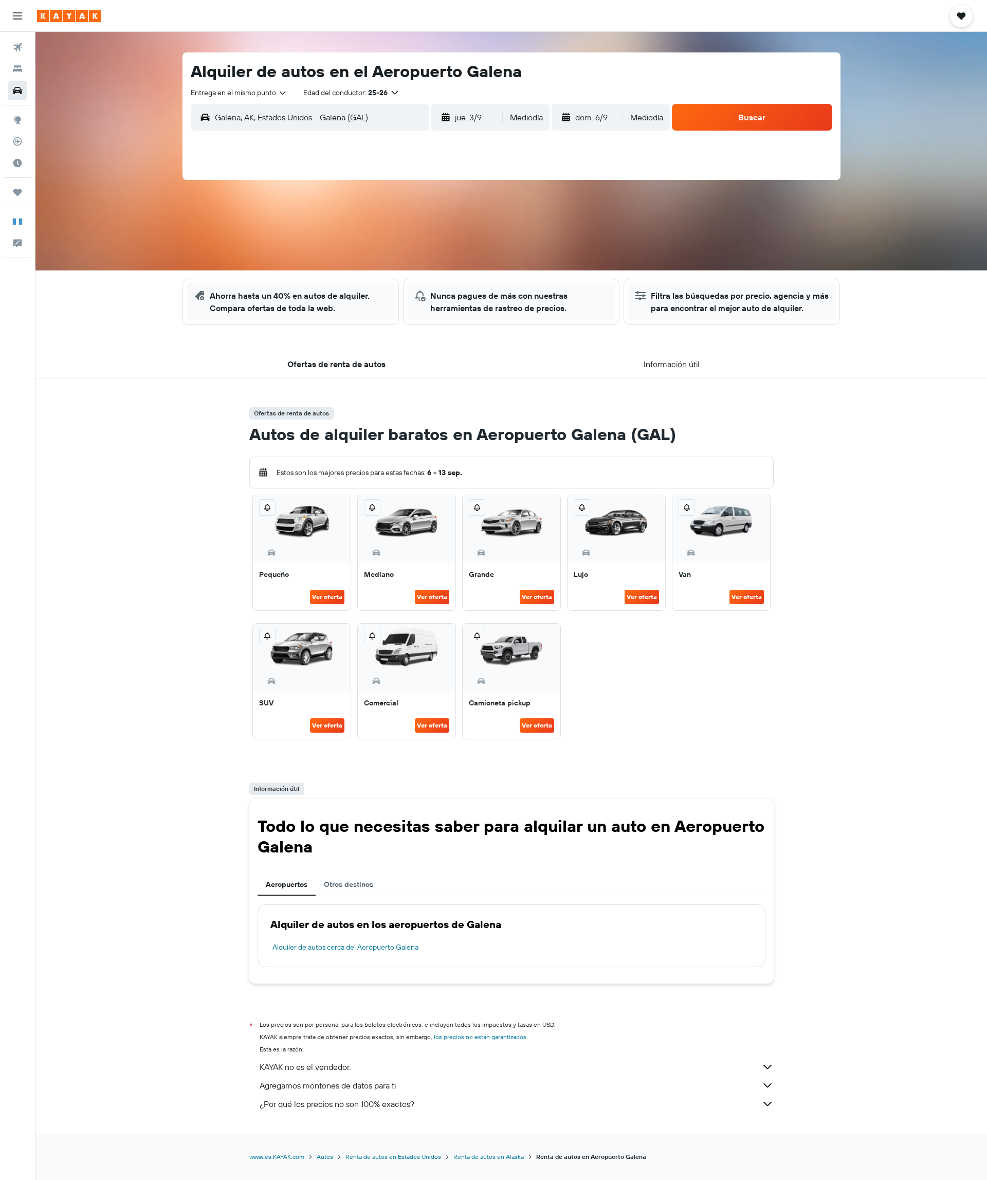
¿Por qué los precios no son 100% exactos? (337, 1104)
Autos (325, 1156)
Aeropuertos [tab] (286, 884)
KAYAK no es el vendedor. (305, 1067)
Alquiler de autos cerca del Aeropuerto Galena (345, 947)
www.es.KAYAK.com (276, 1156)
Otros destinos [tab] (348, 884)
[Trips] (17, 192)
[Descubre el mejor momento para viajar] (17, 163)
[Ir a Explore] (17, 120)
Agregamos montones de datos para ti (328, 1085)
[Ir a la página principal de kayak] (69, 16)
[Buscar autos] (17, 90)
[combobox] (239, 92)
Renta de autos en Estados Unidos (393, 1156)
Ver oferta (327, 597)
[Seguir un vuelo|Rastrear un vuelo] (17, 141)
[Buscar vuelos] (17, 47)
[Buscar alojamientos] (17, 69)
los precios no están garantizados (480, 1037)
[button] (17, 16)
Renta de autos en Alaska (488, 1156)
